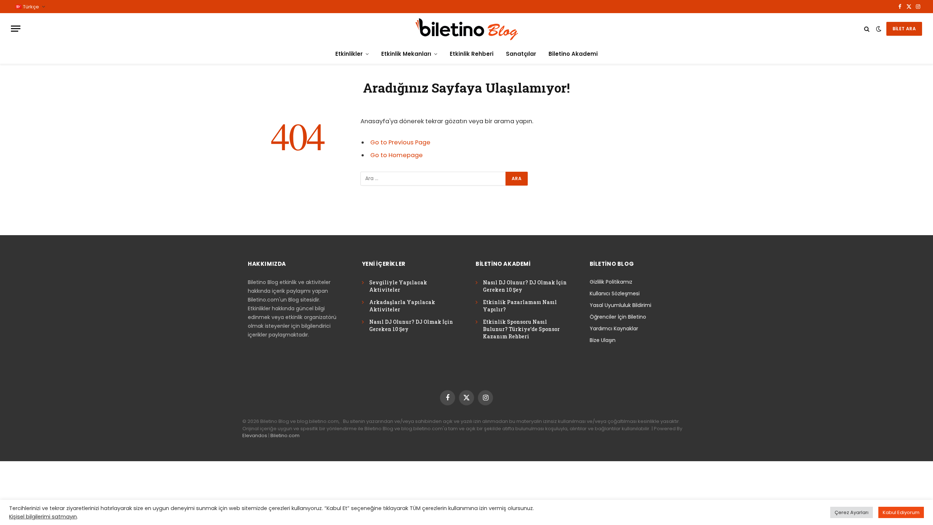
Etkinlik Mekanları (406, 54)
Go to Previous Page (400, 142)
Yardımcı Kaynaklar (614, 328)
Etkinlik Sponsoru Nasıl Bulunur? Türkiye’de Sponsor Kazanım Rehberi (521, 329)
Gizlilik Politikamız (611, 281)
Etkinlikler (349, 54)
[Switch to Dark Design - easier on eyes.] (878, 29)
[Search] (867, 28)
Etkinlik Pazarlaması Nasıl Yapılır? (520, 306)
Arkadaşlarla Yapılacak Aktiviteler (402, 306)
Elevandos (254, 435)
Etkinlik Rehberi (471, 54)
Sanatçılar (521, 54)
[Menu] (15, 28)
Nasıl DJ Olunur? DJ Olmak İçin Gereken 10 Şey (411, 325)
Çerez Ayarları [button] (851, 512)
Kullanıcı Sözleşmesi (615, 293)
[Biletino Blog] (466, 28)
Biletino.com (285, 435)
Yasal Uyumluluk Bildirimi (620, 305)
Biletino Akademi (573, 54)
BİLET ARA (904, 29)
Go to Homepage (396, 155)
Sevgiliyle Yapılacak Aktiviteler (398, 286)
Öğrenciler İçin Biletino (618, 316)
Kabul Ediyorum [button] (901, 512)
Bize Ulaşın (603, 340)
